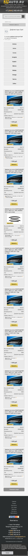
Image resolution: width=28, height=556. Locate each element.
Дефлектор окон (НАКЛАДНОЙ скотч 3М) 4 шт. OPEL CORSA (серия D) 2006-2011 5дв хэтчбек (14, 251)
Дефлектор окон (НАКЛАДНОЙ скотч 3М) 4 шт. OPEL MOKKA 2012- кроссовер (14, 210)
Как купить (14, 505)
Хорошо (7, 552)
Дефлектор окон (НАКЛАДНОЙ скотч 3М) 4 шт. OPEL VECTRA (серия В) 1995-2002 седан (14, 131)
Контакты (14, 511)
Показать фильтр (14, 24)
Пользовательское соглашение (14, 541)
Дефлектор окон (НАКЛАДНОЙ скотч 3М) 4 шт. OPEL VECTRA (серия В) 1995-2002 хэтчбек (14, 171)
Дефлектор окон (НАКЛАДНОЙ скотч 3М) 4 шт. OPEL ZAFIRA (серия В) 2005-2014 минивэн (14, 92)
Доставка (14, 507)
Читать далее (7, 39)
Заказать (14, 125)
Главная (14, 501)
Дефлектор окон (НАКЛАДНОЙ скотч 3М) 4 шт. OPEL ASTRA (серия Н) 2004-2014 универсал (14, 451)
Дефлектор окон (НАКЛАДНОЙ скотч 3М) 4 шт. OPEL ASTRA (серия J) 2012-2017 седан (14, 372)
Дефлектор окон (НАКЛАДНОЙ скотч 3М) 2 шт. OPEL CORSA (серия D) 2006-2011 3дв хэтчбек (14, 291)
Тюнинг (14, 503)
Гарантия (14, 509)
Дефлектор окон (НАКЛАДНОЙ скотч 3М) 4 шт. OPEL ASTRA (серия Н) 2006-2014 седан (14, 412)
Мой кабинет (14, 513)
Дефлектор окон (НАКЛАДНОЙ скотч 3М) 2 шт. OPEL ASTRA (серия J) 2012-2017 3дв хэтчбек (14, 332)
